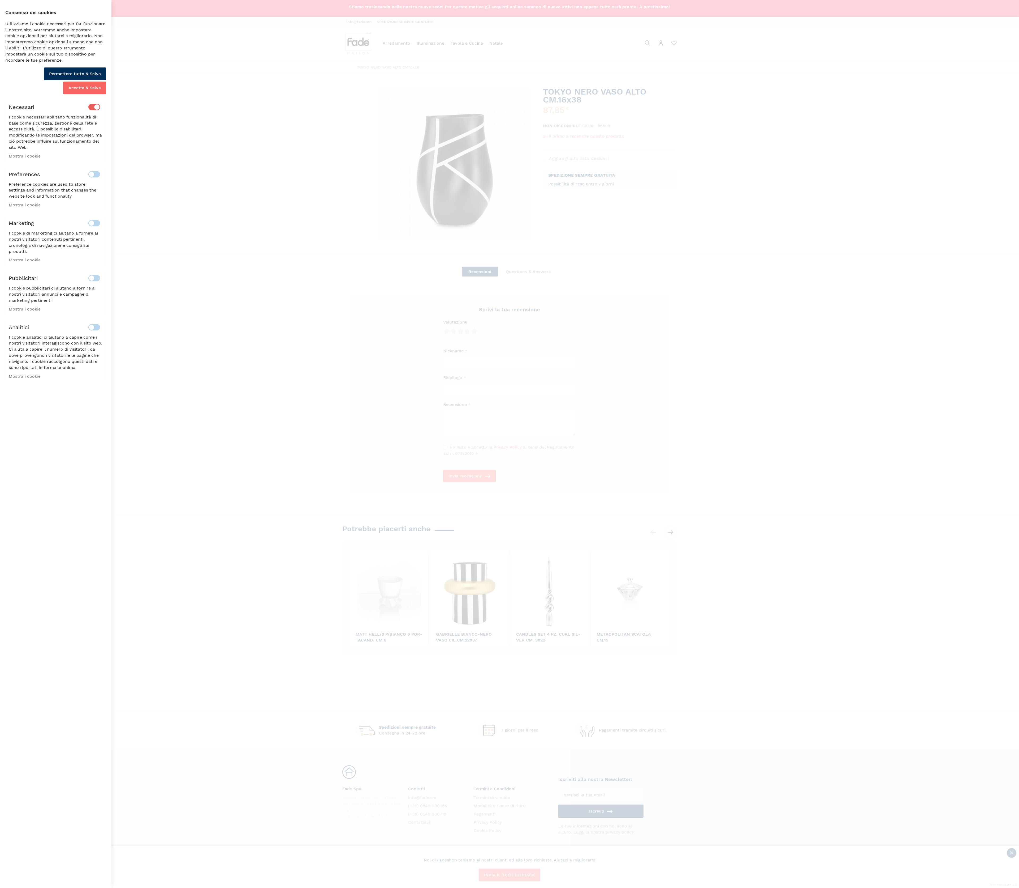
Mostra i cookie (25, 156)
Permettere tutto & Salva (75, 73)
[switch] (94, 107)
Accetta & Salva (84, 87)
